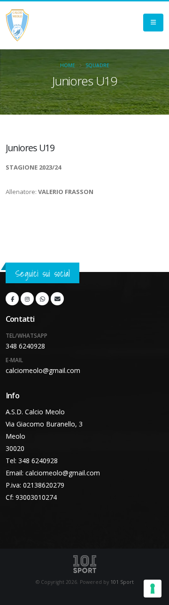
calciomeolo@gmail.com (43, 370)
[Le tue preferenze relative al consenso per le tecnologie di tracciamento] (152, 588)
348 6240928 (25, 345)
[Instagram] (27, 298)
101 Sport (122, 582)
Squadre (97, 65)
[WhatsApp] (42, 298)
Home (67, 65)
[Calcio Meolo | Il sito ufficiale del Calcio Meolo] (17, 25)
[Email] (57, 298)
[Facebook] (12, 298)
